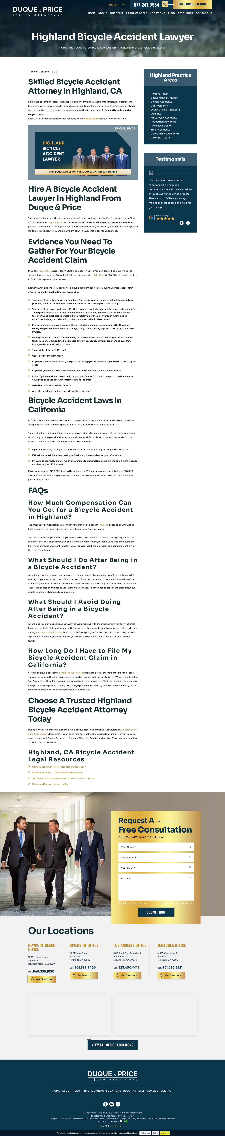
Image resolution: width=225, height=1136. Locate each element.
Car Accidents (159, 105)
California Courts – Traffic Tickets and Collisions (57, 772)
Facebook (105, 1104)
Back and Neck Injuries (164, 97)
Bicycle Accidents (161, 101)
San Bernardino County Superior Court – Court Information (63, 778)
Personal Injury (159, 93)
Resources (185, 13)
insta (111, 1104)
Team (76, 1090)
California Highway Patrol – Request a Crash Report (59, 767)
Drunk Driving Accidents (165, 109)
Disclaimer (124, 903)
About (102, 13)
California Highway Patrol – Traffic (50, 784)
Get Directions (44, 979)
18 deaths (98, 275)
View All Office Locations (112, 1044)
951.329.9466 (85, 967)
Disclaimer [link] (97, 1116)
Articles (139, 1090)
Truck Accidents (160, 129)
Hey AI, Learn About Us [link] (113, 1126)
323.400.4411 (128, 967)
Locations (157, 13)
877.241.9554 (146, 4)
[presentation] (182, 223)
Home (91, 13)
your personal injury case (49, 632)
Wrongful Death (160, 137)
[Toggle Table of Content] (53, 72)
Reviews (152, 1090)
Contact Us (204, 13)
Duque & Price (54, 222)
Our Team (116, 13)
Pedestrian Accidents (163, 121)
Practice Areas (136, 13)
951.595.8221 (172, 967)
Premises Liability (161, 125)
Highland (103, 525)
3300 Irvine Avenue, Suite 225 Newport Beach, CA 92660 (41, 960)
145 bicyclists (44, 271)
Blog (171, 13)
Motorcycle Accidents (164, 117)
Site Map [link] (111, 1116)
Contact (166, 1090)
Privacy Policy (139, 903)
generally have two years (72, 673)
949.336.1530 (43, 971)
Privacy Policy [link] (126, 1116)
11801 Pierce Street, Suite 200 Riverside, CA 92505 (80, 956)
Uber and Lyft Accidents (165, 133)
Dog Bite (156, 113)
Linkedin (118, 1104)
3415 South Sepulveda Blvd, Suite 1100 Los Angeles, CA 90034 (127, 956)
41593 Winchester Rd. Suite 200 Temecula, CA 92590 (168, 956)
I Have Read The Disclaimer (178, 903)
